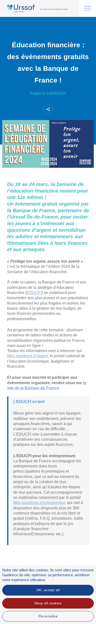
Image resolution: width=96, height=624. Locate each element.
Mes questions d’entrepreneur (39, 503)
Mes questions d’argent (27, 356)
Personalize (48, 616)
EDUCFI (34, 293)
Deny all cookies (48, 603)
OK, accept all (48, 590)
